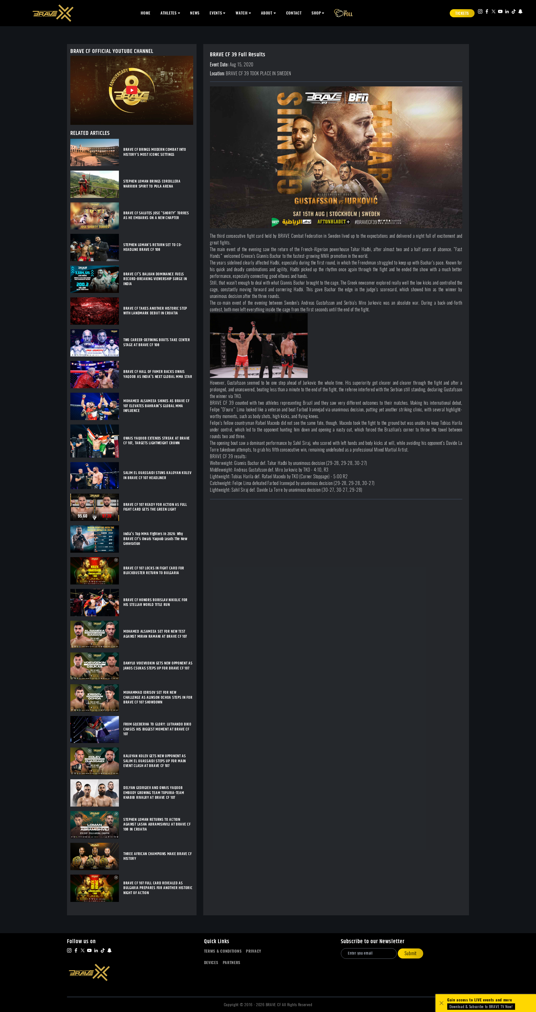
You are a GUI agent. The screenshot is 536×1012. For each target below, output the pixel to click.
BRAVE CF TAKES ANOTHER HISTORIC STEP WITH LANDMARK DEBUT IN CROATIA (155, 311)
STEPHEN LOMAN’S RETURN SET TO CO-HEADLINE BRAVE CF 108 (152, 248)
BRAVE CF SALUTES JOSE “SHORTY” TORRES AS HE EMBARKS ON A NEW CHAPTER (156, 216)
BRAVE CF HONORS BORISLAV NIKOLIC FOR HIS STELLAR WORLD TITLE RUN (155, 603)
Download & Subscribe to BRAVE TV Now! (481, 1006)
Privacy (253, 951)
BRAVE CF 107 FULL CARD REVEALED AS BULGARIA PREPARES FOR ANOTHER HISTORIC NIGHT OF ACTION (158, 888)
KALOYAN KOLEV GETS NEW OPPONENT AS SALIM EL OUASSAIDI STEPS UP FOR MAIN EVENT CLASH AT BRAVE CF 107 (154, 761)
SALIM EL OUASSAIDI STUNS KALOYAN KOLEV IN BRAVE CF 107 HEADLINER (157, 475)
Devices (211, 962)
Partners (232, 962)
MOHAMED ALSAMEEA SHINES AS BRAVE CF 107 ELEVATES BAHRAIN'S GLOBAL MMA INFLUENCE (156, 406)
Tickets (462, 13)
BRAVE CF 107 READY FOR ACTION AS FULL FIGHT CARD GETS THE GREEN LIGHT (155, 507)
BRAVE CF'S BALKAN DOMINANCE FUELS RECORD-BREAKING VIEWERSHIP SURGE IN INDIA (155, 279)
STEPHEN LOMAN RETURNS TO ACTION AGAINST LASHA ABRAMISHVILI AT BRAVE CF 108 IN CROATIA (157, 824)
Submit (411, 953)
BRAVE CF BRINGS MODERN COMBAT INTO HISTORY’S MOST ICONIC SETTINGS (154, 152)
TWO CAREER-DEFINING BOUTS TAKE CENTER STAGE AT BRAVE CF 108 (156, 343)
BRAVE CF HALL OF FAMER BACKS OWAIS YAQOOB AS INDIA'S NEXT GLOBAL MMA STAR (157, 374)
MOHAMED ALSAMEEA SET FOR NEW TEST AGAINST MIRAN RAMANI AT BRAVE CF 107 (155, 634)
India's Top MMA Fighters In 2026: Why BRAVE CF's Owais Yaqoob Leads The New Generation (155, 539)
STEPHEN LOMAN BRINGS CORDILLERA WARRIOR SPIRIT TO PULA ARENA (152, 184)
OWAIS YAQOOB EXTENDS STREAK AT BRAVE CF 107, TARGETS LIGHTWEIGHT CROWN (156, 441)
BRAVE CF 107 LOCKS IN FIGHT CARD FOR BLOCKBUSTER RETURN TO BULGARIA (153, 571)
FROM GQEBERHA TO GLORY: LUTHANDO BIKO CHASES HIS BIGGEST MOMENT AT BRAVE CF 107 (157, 729)
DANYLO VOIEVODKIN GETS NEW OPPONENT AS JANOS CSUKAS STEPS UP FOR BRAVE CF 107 (158, 666)
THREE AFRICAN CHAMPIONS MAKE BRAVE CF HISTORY (157, 856)
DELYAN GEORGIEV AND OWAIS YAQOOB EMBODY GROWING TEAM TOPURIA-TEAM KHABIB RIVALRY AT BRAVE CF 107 (153, 793)
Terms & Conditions (223, 951)
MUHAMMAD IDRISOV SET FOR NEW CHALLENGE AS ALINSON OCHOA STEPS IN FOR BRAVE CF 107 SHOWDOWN (157, 697)
